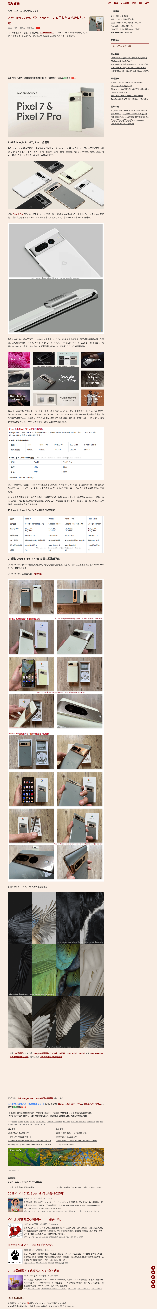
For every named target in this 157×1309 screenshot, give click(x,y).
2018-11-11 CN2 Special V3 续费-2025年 (72, 1133)
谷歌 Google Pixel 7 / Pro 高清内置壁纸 (35, 1098)
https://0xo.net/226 (51, 1113)
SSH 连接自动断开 (52, 1237)
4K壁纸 (62, 1053)
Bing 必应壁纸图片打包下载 (45, 1053)
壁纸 (97, 1122)
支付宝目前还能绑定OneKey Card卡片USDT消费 (130, 64)
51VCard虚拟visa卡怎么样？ (122, 61)
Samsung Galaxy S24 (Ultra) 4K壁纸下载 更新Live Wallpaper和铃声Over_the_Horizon (41, 1144)
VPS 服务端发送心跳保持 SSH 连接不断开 (35, 1219)
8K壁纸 (82, 1053)
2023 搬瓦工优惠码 (33, 1289)
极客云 (98, 1104)
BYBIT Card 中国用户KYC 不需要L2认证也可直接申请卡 (132, 58)
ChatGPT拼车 (52, 1303)
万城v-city (70, 1104)
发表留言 (30, 28)
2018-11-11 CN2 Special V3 (41, 1211)
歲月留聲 (14, 3)
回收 (141, 3)
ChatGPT (114, 29)
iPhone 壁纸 (72, 1053)
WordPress (40, 1303)
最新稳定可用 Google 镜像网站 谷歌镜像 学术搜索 (130, 68)
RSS (117, 16)
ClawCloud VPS (41, 1263)
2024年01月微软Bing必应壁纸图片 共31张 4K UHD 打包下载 (31, 1141)
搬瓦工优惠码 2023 (84, 1289)
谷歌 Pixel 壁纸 (28, 1124)
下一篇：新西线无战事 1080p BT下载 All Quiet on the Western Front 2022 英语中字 (89, 1187)
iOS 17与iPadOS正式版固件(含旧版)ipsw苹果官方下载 (132, 71)
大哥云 (61, 1104)
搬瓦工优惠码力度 (97, 1289)
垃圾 (134, 3)
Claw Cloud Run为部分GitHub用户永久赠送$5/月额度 (76, 1141)
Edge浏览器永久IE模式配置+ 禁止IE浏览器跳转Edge (131, 110)
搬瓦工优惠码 (72, 1289)
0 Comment (49, 1198)
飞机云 (79, 1104)
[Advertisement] (56, 57)
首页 (109, 3)
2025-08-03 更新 (31, 1224)
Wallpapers (91, 1122)
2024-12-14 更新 (30, 1276)
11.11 (29, 1211)
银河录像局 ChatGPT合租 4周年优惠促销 (127, 96)
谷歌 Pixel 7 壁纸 (16, 1124)
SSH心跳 (62, 1237)
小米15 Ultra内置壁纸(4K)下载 (19, 1137)
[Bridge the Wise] (56, 1165)
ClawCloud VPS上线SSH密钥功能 (30, 1245)
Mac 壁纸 (66, 1122)
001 (38, 28)
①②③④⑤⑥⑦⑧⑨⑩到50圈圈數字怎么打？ (131, 120)
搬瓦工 (81, 1211)
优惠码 (70, 1211)
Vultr (113, 23)
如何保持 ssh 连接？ (77, 1237)
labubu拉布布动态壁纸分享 (18, 1133)
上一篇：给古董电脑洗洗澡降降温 (21, 1187)
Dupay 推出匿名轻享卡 (65, 1144)
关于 (147, 3)
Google (32, 1122)
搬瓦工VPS (97, 1211)
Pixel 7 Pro (18, 214)
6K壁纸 (20, 1122)
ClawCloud (31, 1263)
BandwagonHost (57, 1211)
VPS (32, 1116)
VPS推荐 (125, 3)
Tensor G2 (82, 1122)
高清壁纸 (19, 1053)
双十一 (76, 1211)
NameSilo (115, 26)
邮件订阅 (125, 16)
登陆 (16, 1182)
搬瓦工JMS (88, 1104)
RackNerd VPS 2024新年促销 (122, 124)
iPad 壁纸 (50, 1122)
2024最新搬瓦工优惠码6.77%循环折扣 (33, 1271)
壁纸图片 (28, 11)
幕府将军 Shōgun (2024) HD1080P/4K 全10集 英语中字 (133, 114)
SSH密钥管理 (59, 1263)
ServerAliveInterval (34, 1237)
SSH (43, 1237)
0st (132, 26)
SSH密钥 (51, 1263)
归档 (116, 3)
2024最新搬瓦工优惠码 (49, 1289)
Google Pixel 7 (47, 32)
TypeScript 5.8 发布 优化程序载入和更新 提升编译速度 (132, 99)
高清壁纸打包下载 (40, 1124)
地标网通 (38, 573)
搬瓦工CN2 (88, 1211)
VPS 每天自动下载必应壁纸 (51, 1057)
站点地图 (63, 1303)
